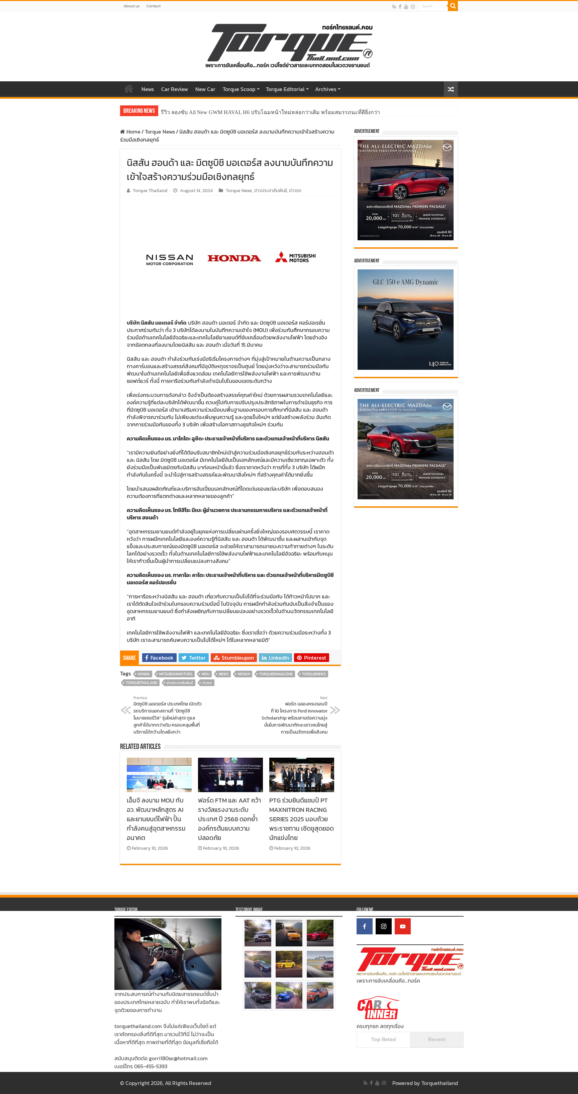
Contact (154, 6)
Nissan (244, 674)
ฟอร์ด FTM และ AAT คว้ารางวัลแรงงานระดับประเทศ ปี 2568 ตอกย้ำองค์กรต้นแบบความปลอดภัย (229, 818)
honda (144, 674)
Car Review (174, 89)
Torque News (160, 132)
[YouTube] (403, 926)
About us (131, 6)
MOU (205, 674)
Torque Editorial (285, 89)
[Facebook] (400, 6)
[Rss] (394, 6)
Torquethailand (439, 1083)
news (223, 674)
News (147, 89)
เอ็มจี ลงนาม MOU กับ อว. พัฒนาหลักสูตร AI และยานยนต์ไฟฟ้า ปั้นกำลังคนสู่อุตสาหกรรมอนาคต (156, 818)
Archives (325, 89)
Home (128, 88)
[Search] (453, 6)
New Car (205, 89)
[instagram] (412, 6)
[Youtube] (406, 6)
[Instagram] (384, 926)
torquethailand (141, 682)
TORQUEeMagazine (276, 674)
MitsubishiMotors (175, 674)
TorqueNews (314, 674)
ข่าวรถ (295, 190)
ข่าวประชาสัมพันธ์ (270, 190)
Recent (437, 1039)
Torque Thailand (150, 190)
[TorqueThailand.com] (289, 45)
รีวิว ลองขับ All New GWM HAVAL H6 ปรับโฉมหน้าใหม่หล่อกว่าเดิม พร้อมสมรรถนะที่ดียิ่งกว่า (270, 112)
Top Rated (383, 1039)
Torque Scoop (239, 89)
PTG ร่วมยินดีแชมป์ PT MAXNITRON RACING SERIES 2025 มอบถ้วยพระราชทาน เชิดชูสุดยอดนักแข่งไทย (301, 818)
